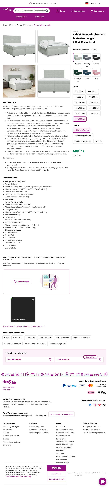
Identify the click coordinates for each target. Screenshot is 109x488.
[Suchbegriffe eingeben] (46, 10)
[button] (23, 309)
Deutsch (93, 3)
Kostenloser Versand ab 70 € (44, 3)
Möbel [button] (6, 338)
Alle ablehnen (57, 474)
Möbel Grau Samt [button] (45, 338)
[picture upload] (49, 281)
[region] (35, 474)
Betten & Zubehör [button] (62, 338)
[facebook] (90, 405)
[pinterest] (99, 405)
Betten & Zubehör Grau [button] (81, 338)
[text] (78, 151)
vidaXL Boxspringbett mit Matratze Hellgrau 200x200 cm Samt (89, 38)
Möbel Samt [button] (30, 338)
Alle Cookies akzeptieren (56, 468)
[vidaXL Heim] (7, 9)
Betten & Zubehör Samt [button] (12, 344)
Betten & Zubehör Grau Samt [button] (35, 344)
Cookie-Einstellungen (64, 444)
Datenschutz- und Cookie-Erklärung (18, 477)
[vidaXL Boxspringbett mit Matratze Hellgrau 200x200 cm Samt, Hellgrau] (19, 46)
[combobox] (31, 10)
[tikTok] (104, 405)
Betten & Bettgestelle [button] (58, 344)
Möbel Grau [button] (17, 338)
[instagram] (95, 405)
